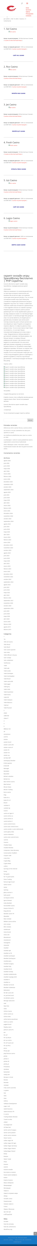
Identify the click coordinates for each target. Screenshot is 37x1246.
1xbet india (7, 689)
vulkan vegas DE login (10, 1143)
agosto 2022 (7, 584)
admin (8, 19)
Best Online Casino (9, 781)
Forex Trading (8, 879)
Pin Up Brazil (7, 1037)
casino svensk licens (9, 824)
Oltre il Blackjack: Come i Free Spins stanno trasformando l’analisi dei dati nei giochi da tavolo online (18, 446)
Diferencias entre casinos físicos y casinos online (18, 428)
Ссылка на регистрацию (19, 49)
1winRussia (7, 663)
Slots (5, 1095)
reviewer (6, 1085)
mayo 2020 (7, 616)
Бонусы (6, 1156)
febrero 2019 (7, 629)
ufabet (5, 1122)
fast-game (6, 874)
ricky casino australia (10, 1088)
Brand (5, 803)
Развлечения (7, 1201)
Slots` (5, 1098)
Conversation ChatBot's (10, 853)
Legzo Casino (13, 218)
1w (4, 639)
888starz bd (7, 729)
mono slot (6, 934)
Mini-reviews (7, 927)
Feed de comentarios (10, 1226)
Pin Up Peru (7, 1045)
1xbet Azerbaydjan (9, 676)
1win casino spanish (9, 650)
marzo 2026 (7, 474)
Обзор (5, 1196)
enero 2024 (7, 542)
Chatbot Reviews (8, 847)
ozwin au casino (8, 1022)
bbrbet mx (7, 779)
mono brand (7, 932)
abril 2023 (6, 563)
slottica (6, 1101)
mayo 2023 (7, 561)
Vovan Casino (7, 1138)
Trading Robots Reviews (10, 1117)
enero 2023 (7, 571)
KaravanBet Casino (9, 905)
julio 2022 (6, 587)
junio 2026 (7, 466)
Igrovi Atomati (8, 900)
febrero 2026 (7, 476)
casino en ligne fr (9, 813)
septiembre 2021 (8, 600)
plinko (5, 1056)
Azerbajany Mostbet (9, 760)
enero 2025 (7, 511)
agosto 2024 (7, 524)
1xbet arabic (7, 671)
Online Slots (7, 1016)
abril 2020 (6, 619)
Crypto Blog (7, 861)
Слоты (5, 1206)
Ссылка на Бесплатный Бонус (13, 40)
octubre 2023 (7, 550)
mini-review (7, 924)
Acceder (6, 1221)
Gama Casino (7, 884)
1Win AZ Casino (8, 642)
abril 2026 (6, 471)
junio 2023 (7, 558)
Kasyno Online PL (9, 908)
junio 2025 (7, 497)
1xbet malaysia (8, 700)
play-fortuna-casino (9, 1053)
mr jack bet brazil (9, 995)
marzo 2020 (7, 621)
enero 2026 (7, 479)
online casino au (8, 1014)
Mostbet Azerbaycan (9, 958)
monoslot (6, 945)
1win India (7, 652)
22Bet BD (6, 715)
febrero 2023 (7, 569)
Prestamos (7, 1066)
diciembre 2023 (8, 545)
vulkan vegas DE (8, 1140)
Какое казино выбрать (10, 1175)
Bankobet (6, 771)
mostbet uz (7, 982)
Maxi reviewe (7, 919)
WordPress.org (8, 1229)
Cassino (6, 842)
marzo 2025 (7, 505)
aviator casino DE (9, 745)
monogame (7, 942)
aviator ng (6, 755)
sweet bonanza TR (9, 1111)
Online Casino (8, 1011)
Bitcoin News (7, 787)
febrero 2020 (7, 624)
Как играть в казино (10, 1172)
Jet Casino (11, 104)
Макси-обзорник (9, 1183)
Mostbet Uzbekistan (9, 987)
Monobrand (7, 937)
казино (6, 1167)
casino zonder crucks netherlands (13, 829)
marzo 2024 (7, 537)
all (4, 731)
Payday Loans (7, 1027)
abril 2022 (6, 595)
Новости (6, 1191)
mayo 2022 (7, 592)
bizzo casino (7, 792)
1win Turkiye (7, 657)
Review (6, 1080)
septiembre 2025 (8, 489)
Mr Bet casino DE (9, 993)
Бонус (5, 1153)
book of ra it (7, 800)
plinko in (6, 1059)
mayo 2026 (7, 468)
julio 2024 (6, 526)
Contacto (18, 1242)
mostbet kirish (8, 969)
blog (5, 795)
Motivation (7, 990)
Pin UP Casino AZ (8, 1043)
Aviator (6, 739)
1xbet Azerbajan (8, 673)
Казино (22, 19)
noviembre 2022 (8, 577)
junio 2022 (7, 590)
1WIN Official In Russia (10, 655)
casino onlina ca (8, 816)
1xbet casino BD (8, 681)
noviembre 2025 (8, 484)
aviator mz (7, 752)
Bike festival (7, 784)
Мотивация (7, 1188)
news (5, 1008)
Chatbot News (8, 845)
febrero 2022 (7, 598)
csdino (5, 866)
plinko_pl (6, 1064)
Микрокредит (8, 1185)
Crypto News (7, 863)
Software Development (10, 1103)
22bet (5, 713)
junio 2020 (7, 614)
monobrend (7, 940)
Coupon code (7, 855)
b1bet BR (6, 766)
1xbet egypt (7, 684)
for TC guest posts (9, 876)
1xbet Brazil (7, 679)
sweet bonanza (8, 1109)
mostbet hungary (9, 964)
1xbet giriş (7, 686)
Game (5, 887)
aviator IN (6, 750)
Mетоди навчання (9, 1000)
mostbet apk (7, 950)
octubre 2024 (7, 518)
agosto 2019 (7, 627)
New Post (6, 1006)
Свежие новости (8, 1204)
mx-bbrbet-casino (9, 998)
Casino (6, 811)
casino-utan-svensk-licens (11, 837)
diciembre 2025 (8, 482)
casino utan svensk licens (11, 826)
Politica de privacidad (17, 1237)
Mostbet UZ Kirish (9, 985)
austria (6, 737)
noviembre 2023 (8, 548)
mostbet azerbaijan (9, 956)
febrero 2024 (7, 540)
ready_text (7, 1074)
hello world (7, 895)
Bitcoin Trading (8, 789)
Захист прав (7, 1159)
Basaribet (6, 774)
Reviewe (6, 1082)
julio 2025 (6, 495)
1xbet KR (6, 697)
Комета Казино (8, 1180)
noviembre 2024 (8, 516)
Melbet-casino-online (10, 921)
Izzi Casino (11, 180)
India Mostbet (8, 903)
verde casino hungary (10, 1130)
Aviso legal (8, 1240)
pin (5, 1032)
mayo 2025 (7, 500)
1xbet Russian (8, 708)
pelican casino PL (9, 1030)
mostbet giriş (7, 961)
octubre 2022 (7, 579)
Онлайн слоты (8, 1198)
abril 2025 (6, 503)
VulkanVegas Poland (9, 1151)
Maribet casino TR (9, 913)
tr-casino (6, 1114)
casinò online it (8, 821)
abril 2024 (6, 534)
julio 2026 (6, 463)
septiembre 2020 (8, 608)
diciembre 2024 (8, 513)
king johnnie (7, 911)
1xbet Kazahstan (8, 692)
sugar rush (7, 1106)
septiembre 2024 (8, 521)
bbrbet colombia (8, 776)
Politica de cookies (23, 1240)
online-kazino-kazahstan (11, 1019)
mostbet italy (7, 966)
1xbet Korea (7, 694)
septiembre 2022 (8, 582)
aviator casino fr (8, 747)
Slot (5, 1093)
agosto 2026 (7, 460)
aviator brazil (7, 742)
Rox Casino (12, 66)
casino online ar (8, 818)
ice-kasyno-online (9, 898)
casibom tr (7, 805)
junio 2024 (7, 529)
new (5, 1003)
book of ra (6, 797)
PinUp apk (7, 1051)
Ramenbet (7, 1072)
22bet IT (6, 718)
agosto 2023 (7, 553)
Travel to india (8, 1119)
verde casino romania (10, 1135)
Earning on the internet (10, 869)
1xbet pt (6, 705)
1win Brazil (7, 647)
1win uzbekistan (8, 660)
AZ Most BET (7, 758)
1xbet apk (6, 668)
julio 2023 (6, 555)
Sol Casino (11, 28)
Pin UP (5, 1035)
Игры (5, 1161)
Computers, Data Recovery (11, 850)
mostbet (6, 948)
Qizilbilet (6, 1069)
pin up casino (8, 1040)
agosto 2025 (7, 492)
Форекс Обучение (9, 1209)
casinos (6, 840)
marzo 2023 (7, 566)
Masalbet (6, 916)
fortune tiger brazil (9, 882)
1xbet (5, 665)
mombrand (7, 929)
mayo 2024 (7, 532)
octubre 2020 (7, 606)
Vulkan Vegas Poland (10, 1148)
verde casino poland (9, 1132)
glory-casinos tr (8, 892)
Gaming (6, 890)
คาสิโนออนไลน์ (8, 1214)
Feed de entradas (9, 1224)
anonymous (7, 734)
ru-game (6, 1090)
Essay (5, 871)
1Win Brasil (7, 644)
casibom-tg (7, 808)
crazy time (7, 858)
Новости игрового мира (11, 1193)
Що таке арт (7, 1212)
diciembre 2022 (8, 574)
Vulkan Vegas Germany (10, 1146)
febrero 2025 (7, 508)
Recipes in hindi (8, 1077)
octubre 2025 (7, 487)
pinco (5, 1048)
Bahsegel (6, 768)
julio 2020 (6, 611)
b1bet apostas (8, 763)
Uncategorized (8, 1125)
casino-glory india (9, 832)
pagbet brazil (7, 1024)
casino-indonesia (9, 834)
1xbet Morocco (8, 702)
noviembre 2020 (8, 603)
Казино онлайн (8, 1169)
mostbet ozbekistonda (10, 974)
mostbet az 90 (8, 953)
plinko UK (6, 1061)
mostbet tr (7, 979)
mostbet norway (8, 971)
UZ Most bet (7, 1127)
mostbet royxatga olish (10, 977)
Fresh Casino (13, 142)
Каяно (5, 1177)
